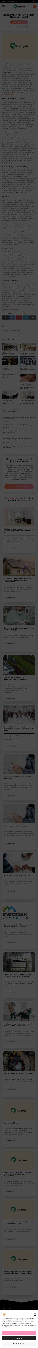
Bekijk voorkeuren (19, 1343)
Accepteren (19, 1333)
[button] (35, 1315)
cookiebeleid (6, 1327)
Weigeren (19, 1338)
